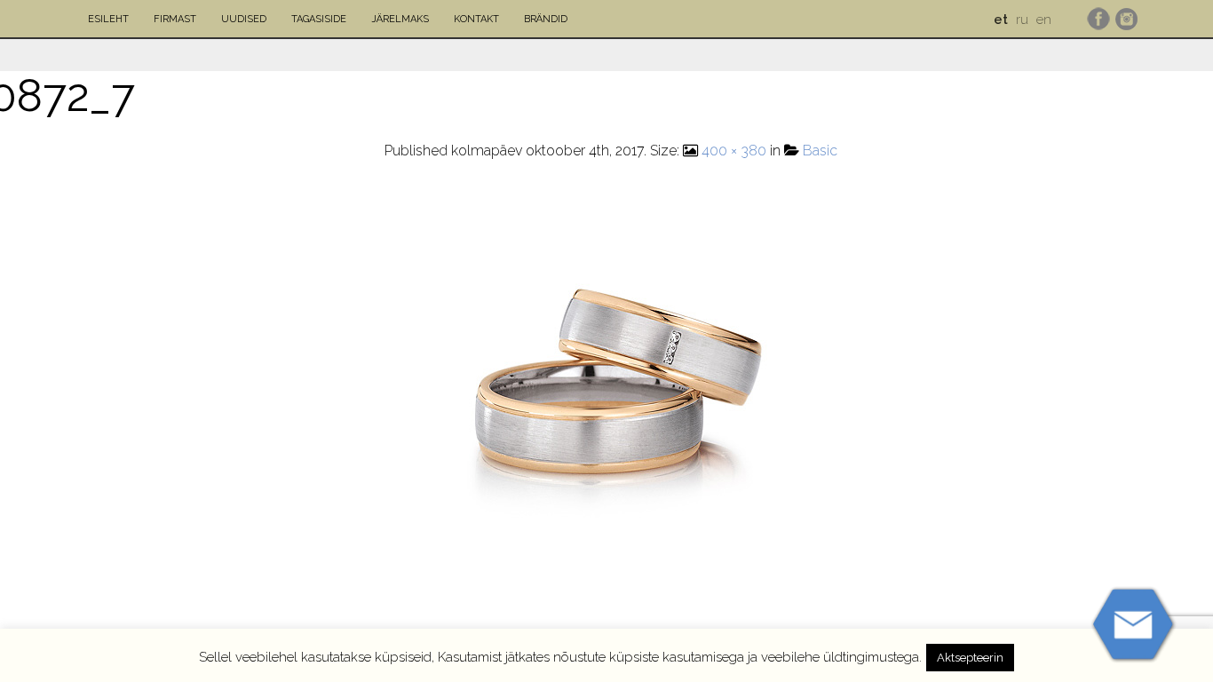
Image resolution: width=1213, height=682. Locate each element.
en (1043, 20)
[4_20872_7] (611, 393)
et (1001, 20)
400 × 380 (734, 150)
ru (1022, 20)
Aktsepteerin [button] (970, 657)
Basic (820, 150)
